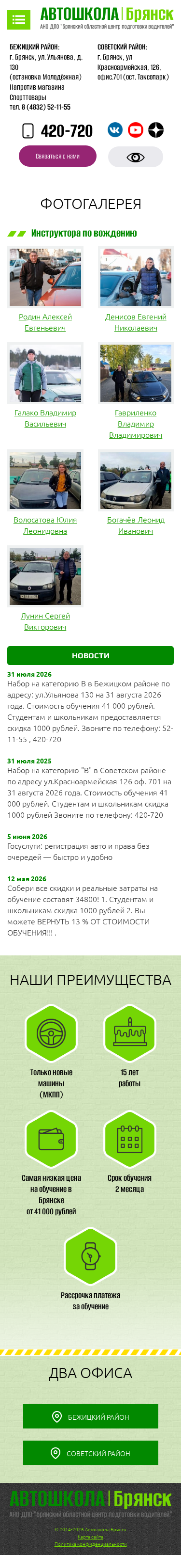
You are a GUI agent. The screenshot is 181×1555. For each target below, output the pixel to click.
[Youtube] (135, 130)
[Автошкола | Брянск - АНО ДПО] (107, 19)
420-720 (67, 131)
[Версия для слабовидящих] (135, 156)
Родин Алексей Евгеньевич (45, 322)
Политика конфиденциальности (91, 1544)
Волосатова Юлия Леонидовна (45, 525)
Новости (91, 655)
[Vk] (115, 130)
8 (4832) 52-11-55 (46, 107)
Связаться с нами (58, 156)
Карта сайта (90, 1536)
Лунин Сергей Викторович (45, 621)
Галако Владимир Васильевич (45, 418)
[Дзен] (156, 130)
